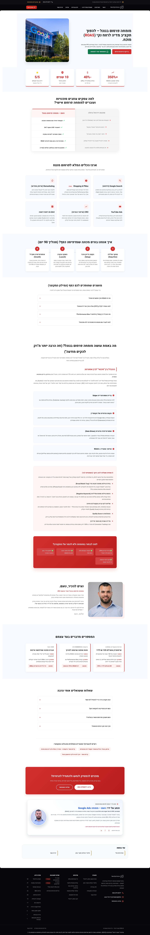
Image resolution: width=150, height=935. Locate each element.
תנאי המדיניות (66, 932)
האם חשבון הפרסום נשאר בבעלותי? (98, 717)
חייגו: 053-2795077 (84, 787)
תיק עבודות (74, 7)
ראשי (104, 7)
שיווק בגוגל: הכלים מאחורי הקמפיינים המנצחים (94, 749)
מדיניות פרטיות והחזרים (40, 928)
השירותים (97, 7)
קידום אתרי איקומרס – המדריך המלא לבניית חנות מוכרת (58, 749)
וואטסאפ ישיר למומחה (98, 51)
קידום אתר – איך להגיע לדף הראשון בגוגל (75, 754)
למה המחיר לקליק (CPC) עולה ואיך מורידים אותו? (94, 306)
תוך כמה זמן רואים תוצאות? (101, 726)
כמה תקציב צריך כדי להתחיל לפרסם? (98, 700)
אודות (67, 7)
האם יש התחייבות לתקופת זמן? (100, 708)
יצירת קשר (60, 7)
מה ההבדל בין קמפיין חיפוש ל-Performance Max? (93, 314)
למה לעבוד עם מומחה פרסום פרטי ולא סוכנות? (95, 322)
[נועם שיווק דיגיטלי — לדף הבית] (117, 7)
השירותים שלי (119, 853)
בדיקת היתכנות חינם (122, 51)
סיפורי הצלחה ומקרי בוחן (83, 853)
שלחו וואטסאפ (64, 787)
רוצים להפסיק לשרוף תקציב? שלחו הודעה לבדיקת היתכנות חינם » (102, 827)
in (101, 830)
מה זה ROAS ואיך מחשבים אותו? (100, 298)
